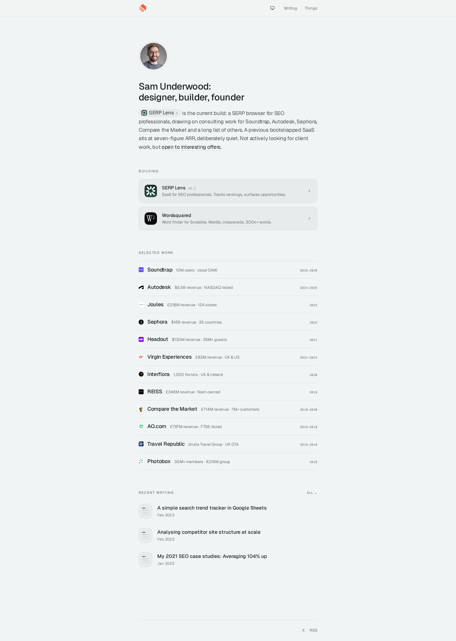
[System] (272, 8)
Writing (290, 8)
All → (312, 493)
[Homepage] (143, 8)
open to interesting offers (191, 147)
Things (311, 8)
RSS (313, 630)
